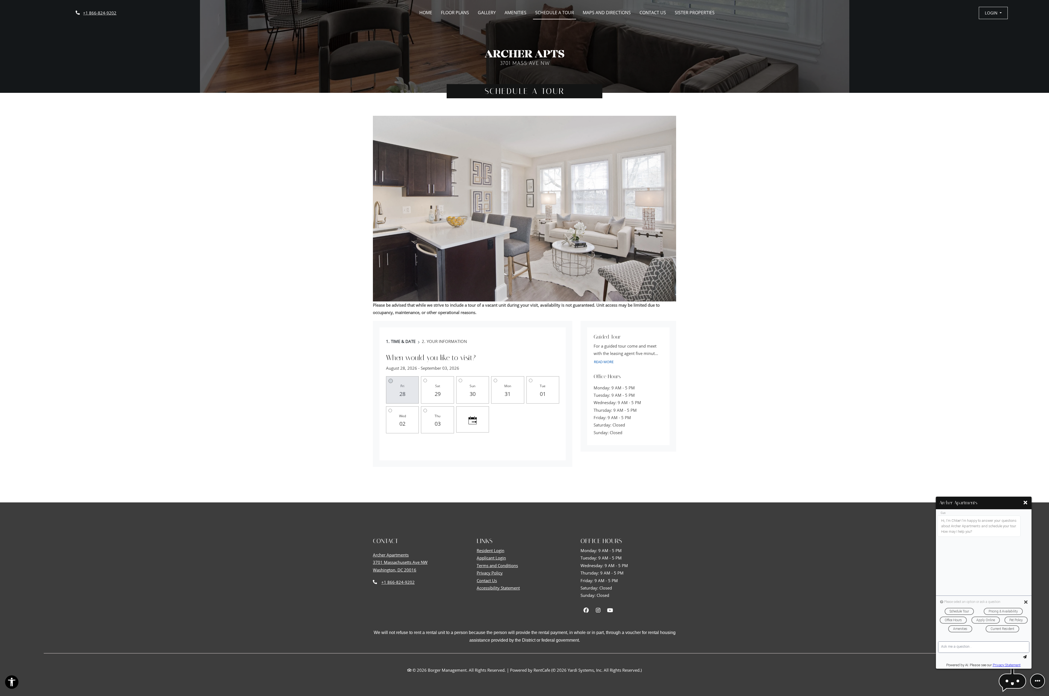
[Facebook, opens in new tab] (586, 610)
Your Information (447, 341)
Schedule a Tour (554, 13)
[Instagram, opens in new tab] (598, 610)
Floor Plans (455, 13)
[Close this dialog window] (1025, 503)
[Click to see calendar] (472, 420)
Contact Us (653, 13)
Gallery (487, 13)
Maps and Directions (607, 13)
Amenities (515, 13)
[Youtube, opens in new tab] (610, 610)
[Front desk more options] (1037, 681)
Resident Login (490, 550)
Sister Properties (695, 13)
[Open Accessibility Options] (11, 683)
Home (425, 13)
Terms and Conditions (497, 565)
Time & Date (403, 341)
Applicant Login (491, 558)
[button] (993, 13)
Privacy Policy (490, 573)
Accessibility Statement (498, 588)
